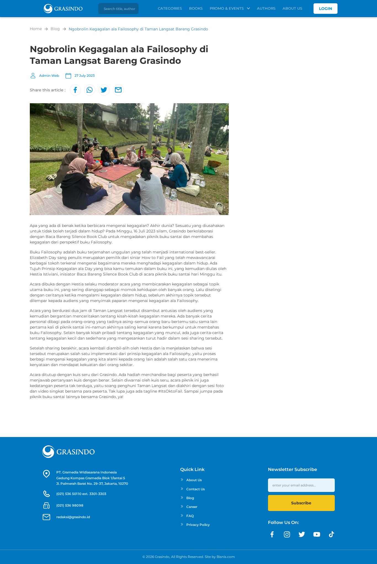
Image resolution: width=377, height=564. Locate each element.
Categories (170, 8)
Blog (55, 28)
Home (36, 28)
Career (191, 507)
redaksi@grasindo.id (73, 517)
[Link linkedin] (332, 534)
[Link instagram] (287, 534)
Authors (266, 8)
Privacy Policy (198, 525)
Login (325, 8)
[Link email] (118, 90)
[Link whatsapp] (89, 90)
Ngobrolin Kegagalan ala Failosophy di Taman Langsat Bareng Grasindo (138, 29)
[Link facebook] (75, 90)
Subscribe (301, 503)
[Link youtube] (317, 534)
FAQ (190, 516)
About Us (292, 8)
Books (196, 8)
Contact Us (195, 489)
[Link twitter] (104, 90)
